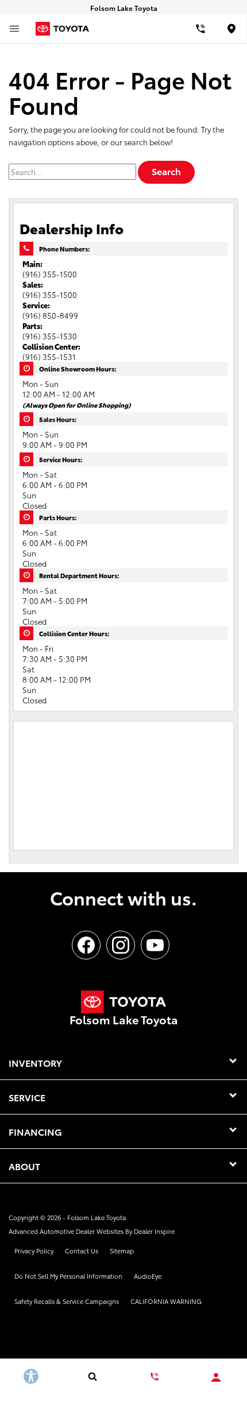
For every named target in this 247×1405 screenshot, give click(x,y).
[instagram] (120, 945)
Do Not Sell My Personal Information (68, 1275)
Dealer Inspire (154, 1231)
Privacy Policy (33, 1250)
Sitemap (122, 1250)
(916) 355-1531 (49, 356)
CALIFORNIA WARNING (166, 1301)
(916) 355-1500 (49, 274)
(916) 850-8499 (50, 315)
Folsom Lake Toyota (96, 1217)
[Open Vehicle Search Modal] (93, 1376)
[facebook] (86, 945)
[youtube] (155, 945)
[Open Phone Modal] (201, 28)
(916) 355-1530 (49, 336)
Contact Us (81, 1250)
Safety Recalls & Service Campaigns (66, 1301)
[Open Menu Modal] (14, 28)
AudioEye (147, 1275)
